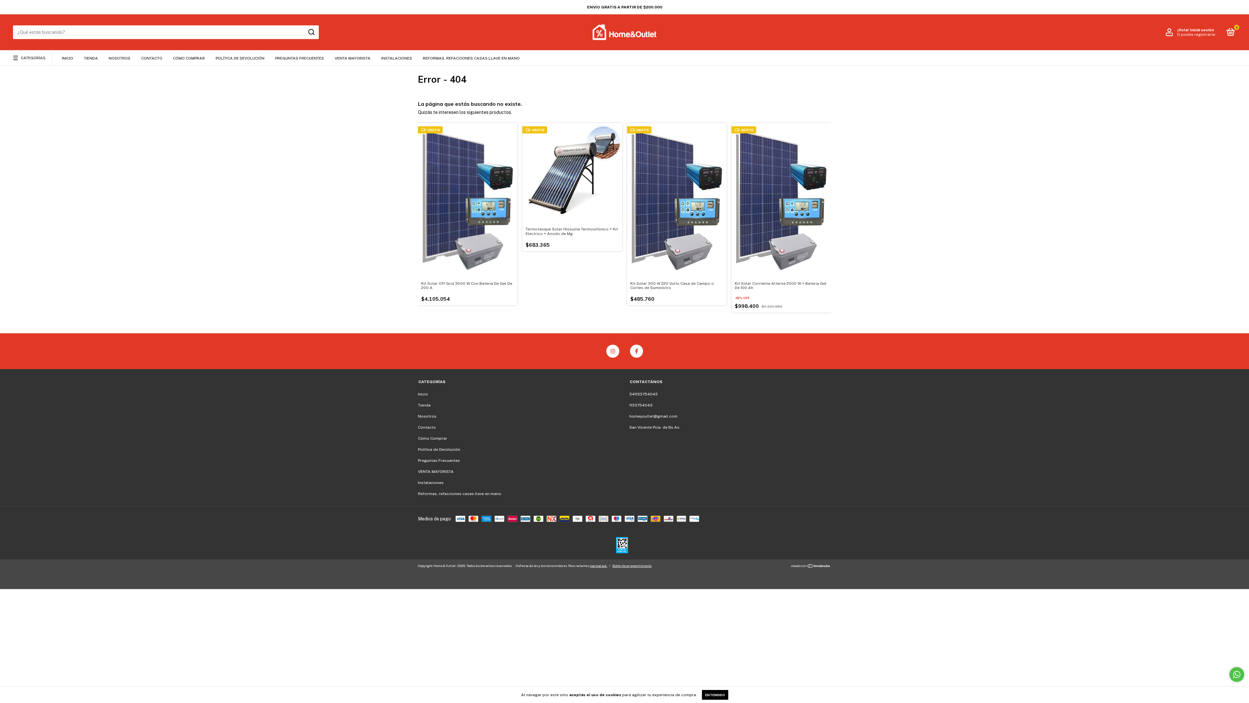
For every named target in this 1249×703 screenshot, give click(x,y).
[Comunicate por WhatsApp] (1236, 674)
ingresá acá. (598, 566)
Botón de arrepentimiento (631, 566)
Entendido (715, 695)
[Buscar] (311, 32)
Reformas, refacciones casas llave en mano (471, 58)
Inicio (67, 58)
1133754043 (640, 405)
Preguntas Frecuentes (299, 58)
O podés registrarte (1196, 34)
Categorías (33, 58)
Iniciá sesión (1202, 30)
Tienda (91, 58)
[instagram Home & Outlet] (612, 351)
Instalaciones (396, 58)
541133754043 (643, 394)
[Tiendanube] (810, 566)
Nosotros (119, 58)
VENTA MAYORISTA (352, 58)
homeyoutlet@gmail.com (653, 416)
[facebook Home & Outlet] (636, 351)
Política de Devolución (240, 58)
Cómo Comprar (189, 58)
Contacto (151, 58)
